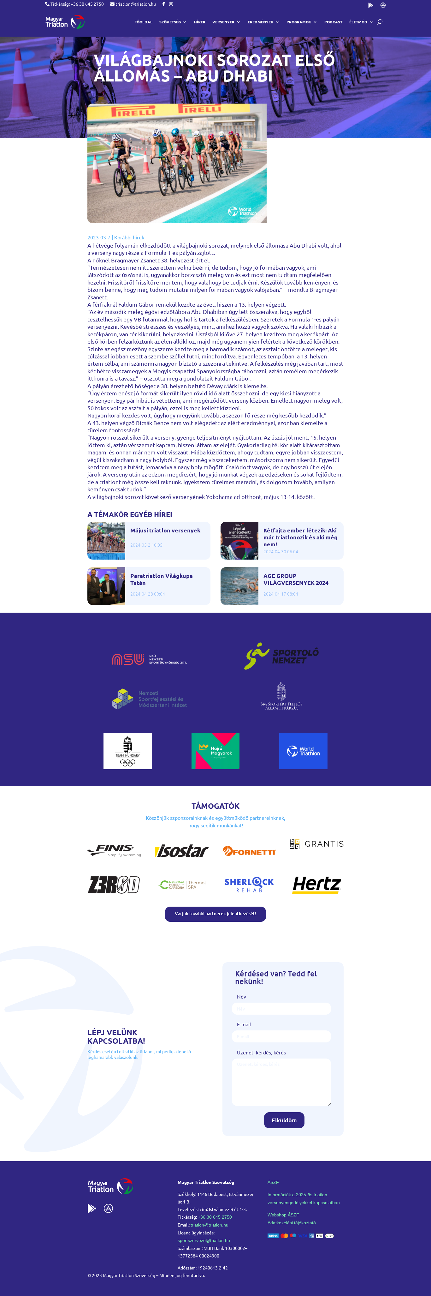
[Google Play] (371, 6)
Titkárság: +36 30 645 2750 (77, 4)
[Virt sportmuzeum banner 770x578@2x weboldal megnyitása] (216, 767)
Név (241, 996)
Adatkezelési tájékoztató (292, 1222)
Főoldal (143, 21)
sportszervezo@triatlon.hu (204, 1240)
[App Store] (383, 6)
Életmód (358, 21)
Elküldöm (284, 1120)
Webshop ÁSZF (283, 1214)
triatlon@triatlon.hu (135, 4)
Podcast (333, 21)
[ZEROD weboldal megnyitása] (114, 894)
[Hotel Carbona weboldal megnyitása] (182, 894)
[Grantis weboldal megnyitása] (317, 847)
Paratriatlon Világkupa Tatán (161, 579)
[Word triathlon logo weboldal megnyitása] (303, 767)
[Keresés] (379, 21)
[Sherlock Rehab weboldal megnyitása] (249, 894)
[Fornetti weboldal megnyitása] (249, 860)
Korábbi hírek (129, 237)
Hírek (199, 21)
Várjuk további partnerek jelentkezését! (215, 913)
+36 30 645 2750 (215, 1217)
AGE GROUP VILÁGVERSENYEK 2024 (295, 579)
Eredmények (260, 21)
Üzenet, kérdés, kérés (261, 1052)
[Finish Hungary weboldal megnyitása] (114, 860)
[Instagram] (171, 4)
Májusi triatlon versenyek (165, 530)
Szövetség (170, 21)
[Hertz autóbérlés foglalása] (317, 894)
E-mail (244, 1024)
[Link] (65, 22)
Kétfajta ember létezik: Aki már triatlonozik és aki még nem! (300, 537)
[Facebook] (163, 4)
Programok (298, 21)
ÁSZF (273, 1182)
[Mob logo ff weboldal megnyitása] (127, 767)
